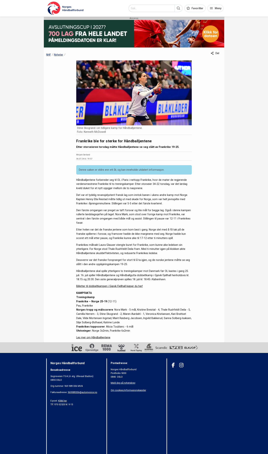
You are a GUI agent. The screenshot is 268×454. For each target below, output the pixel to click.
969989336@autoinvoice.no (82, 392)
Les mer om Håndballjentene (93, 337)
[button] (179, 8)
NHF (48, 54)
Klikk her (62, 400)
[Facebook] (173, 365)
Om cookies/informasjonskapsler (128, 390)
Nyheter (58, 54)
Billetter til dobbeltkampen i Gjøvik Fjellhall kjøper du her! (109, 286)
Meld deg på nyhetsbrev (123, 382)
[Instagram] (181, 365)
